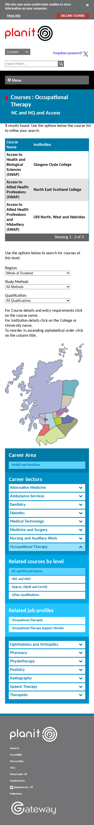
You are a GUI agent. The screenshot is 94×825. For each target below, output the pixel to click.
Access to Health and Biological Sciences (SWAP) (16, 165)
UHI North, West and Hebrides (59, 217)
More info (14, 15)
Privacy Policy (17, 761)
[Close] (87, 5)
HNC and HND (21, 579)
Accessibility (16, 755)
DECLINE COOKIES (73, 15)
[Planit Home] (29, 44)
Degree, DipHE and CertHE (29, 587)
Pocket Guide (16, 774)
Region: (11, 268)
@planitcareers (21, 787)
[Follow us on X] (85, 54)
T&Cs (12, 768)
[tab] (47, 488)
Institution (42, 145)
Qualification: (16, 296)
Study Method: (17, 282)
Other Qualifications (25, 595)
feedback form (17, 781)
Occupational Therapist (27, 620)
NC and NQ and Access (27, 571)
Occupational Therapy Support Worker (38, 628)
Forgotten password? (67, 53)
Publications (16, 794)
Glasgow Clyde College (52, 165)
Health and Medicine (26, 465)
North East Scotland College (57, 190)
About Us (14, 748)
